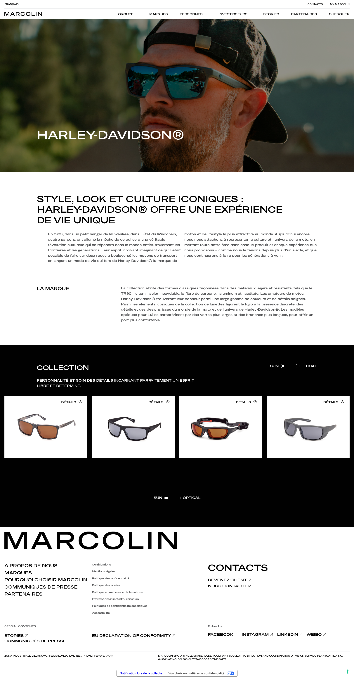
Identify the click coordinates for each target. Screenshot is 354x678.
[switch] (293, 366)
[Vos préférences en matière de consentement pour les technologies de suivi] (347, 671)
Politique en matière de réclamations (117, 592)
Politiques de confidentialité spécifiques (119, 606)
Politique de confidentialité (110, 578)
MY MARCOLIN (340, 4)
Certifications (101, 564)
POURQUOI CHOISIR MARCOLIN (45, 580)
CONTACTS (315, 4)
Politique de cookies (106, 585)
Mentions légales (103, 571)
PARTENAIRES (23, 594)
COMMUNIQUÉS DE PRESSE (41, 587)
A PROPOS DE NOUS (31, 565)
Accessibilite (101, 613)
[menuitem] (127, 14)
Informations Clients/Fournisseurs (115, 599)
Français (11, 4)
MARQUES (18, 573)
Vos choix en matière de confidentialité (196, 673)
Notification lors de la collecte (141, 673)
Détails (68, 402)
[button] (339, 14)
